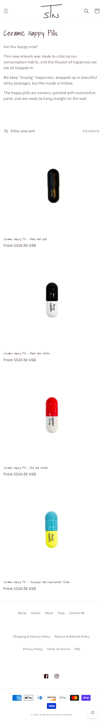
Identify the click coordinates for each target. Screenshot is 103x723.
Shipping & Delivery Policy (31, 636)
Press (61, 613)
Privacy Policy (33, 649)
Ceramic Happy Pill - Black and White (27, 353)
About (49, 613)
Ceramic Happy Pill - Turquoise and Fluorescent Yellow (37, 582)
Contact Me (77, 613)
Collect (35, 613)
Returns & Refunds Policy (72, 636)
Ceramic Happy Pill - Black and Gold (25, 239)
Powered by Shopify (62, 714)
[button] (6, 11)
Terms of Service (58, 649)
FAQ (77, 649)
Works (22, 613)
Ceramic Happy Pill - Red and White (26, 468)
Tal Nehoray (45, 714)
